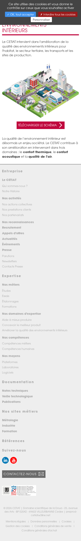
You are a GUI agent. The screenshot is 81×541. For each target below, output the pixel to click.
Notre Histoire (11, 191)
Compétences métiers (16, 343)
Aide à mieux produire (17, 319)
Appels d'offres (13, 233)
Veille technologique (17, 396)
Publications (11, 402)
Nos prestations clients (16, 209)
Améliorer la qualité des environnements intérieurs (34, 330)
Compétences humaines (18, 348)
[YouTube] (13, 460)
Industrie (8, 425)
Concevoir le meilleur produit (21, 325)
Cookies (67, 521)
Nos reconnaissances (18, 222)
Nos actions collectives (17, 204)
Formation (9, 431)
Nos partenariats (13, 215)
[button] (6, 490)
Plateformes (9, 362)
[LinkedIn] (5, 460)
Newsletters (9, 261)
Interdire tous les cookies (59, 14)
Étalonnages (10, 301)
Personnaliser (41, 19)
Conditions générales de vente (53, 526)
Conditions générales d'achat (40, 530)
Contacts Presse (12, 266)
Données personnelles (44, 521)
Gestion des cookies (18, 526)
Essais (5, 296)
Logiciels (7, 372)
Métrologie (10, 420)
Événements (11, 244)
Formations (9, 306)
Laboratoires (10, 367)
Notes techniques (15, 391)
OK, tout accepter (21, 14)
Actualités (9, 239)
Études (6, 290)
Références (13, 441)
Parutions (8, 256)
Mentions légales (16, 521)
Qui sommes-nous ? (15, 186)
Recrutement (11, 227)
